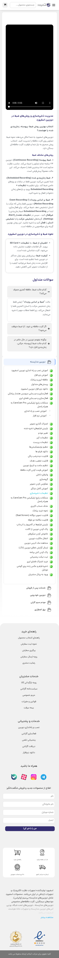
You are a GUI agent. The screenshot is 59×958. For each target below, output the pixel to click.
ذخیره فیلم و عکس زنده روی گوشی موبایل (32, 568)
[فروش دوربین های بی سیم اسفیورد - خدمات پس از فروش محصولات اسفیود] (44, 5)
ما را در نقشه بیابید (42, 860)
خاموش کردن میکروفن (38, 534)
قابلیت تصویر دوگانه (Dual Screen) (32, 515)
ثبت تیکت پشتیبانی (39, 557)
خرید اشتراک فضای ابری (37, 561)
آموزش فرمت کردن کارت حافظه (34, 470)
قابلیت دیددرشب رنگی (38, 456)
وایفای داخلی (42, 475)
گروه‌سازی (44, 479)
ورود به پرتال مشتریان (38, 574)
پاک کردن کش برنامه (39, 552)
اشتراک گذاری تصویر (39, 424)
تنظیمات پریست (40, 442)
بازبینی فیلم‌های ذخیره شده (36, 428)
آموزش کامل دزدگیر (39, 488)
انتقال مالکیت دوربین (38, 538)
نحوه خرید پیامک (40, 511)
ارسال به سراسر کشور (42, 875)
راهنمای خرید (17, 860)
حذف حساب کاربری (39, 506)
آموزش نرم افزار (40, 416)
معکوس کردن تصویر (39, 484)
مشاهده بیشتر (47, 917)
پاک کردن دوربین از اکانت (36, 529)
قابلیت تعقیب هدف (39, 461)
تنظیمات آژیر (42, 438)
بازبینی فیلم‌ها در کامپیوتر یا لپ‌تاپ (32, 524)
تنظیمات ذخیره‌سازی (39, 493)
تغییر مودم (43, 433)
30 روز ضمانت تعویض (17, 875)
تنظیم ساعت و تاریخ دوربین (35, 465)
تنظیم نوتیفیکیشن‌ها (38, 447)
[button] (54, 5)
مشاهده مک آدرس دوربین (36, 543)
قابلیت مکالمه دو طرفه (38, 520)
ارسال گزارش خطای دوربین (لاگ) (33, 548)
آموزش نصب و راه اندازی (35, 411)
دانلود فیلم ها (42, 451)
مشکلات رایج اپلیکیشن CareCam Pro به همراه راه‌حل (29, 500)
